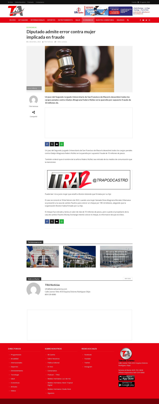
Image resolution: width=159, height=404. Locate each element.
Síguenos (120, 20)
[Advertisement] (88, 123)
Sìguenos (51, 393)
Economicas (88, 20)
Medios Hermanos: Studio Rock (59, 389)
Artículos (14, 387)
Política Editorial (53, 363)
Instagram (88, 367)
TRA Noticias (48, 42)
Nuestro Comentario (105, 20)
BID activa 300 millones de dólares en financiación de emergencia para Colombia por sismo (116, 255)
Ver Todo (128, 278)
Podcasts (31, 2)
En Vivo (10, 2)
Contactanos (40, 2)
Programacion (16, 355)
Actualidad (23, 20)
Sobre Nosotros (20, 2)
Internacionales (38, 20)
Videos (13, 391)
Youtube (87, 359)
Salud (77, 20)
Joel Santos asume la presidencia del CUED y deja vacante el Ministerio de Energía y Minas (43, 255)
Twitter (87, 363)
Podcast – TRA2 (54, 375)
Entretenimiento (65, 20)
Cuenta (134, 2)
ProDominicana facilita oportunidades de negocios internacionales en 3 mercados (79, 255)
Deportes (51, 20)
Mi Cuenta (51, 355)
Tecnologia (15, 375)
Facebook (88, 355)
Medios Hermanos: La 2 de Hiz (59, 379)
